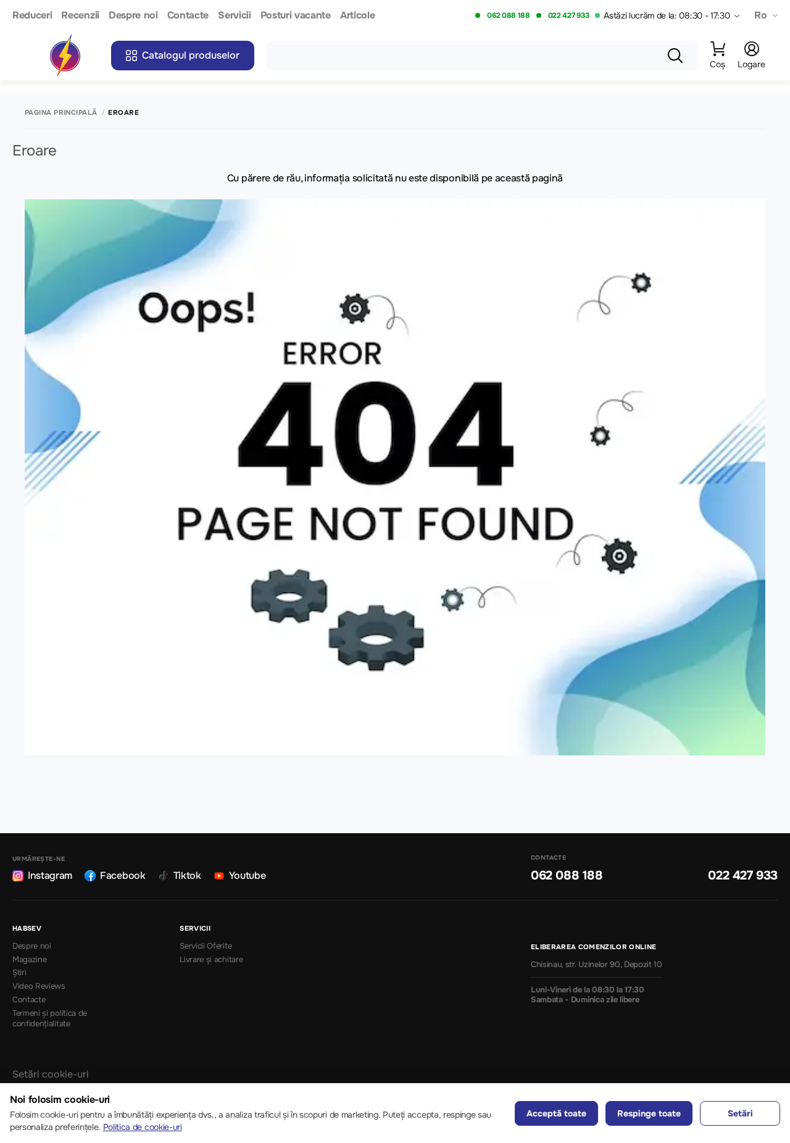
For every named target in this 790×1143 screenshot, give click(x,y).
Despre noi (133, 15)
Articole (357, 15)
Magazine (29, 960)
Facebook (122, 875)
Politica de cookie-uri (142, 1127)
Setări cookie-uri (50, 1074)
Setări (740, 1113)
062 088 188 (508, 15)
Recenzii (80, 15)
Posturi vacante (295, 15)
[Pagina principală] (65, 55)
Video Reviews (38, 986)
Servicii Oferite (205, 946)
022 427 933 (568, 15)
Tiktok (187, 875)
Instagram (50, 875)
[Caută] (675, 55)
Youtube (247, 875)
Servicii (234, 15)
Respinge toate (649, 1113)
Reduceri (32, 15)
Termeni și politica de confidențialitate (49, 1018)
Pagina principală (61, 112)
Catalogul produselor (190, 55)
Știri (19, 973)
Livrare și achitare (211, 960)
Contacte (188, 15)
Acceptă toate (556, 1113)
